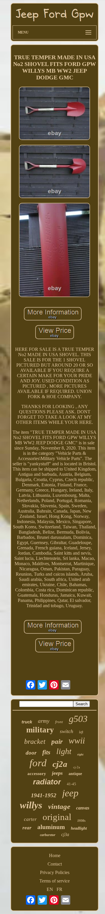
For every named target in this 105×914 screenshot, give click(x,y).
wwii (77, 740)
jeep (70, 793)
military (40, 729)
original (57, 817)
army (43, 721)
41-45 (71, 784)
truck (27, 721)
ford (38, 763)
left (81, 732)
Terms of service (54, 880)
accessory (36, 773)
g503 (78, 718)
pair (57, 741)
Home (54, 855)
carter (30, 819)
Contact (55, 863)
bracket (35, 741)
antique (75, 774)
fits (46, 752)
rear (27, 828)
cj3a (65, 834)
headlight (79, 828)
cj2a (59, 764)
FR (59, 889)
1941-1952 (43, 795)
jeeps (57, 773)
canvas (82, 807)
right (80, 754)
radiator (47, 781)
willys (31, 805)
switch (66, 731)
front (59, 722)
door (31, 753)
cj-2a (76, 767)
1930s (81, 820)
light (63, 751)
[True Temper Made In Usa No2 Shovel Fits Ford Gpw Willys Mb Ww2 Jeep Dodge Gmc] (54, 114)
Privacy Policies (54, 872)
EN (50, 889)
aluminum (51, 827)
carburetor (47, 835)
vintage (59, 806)
